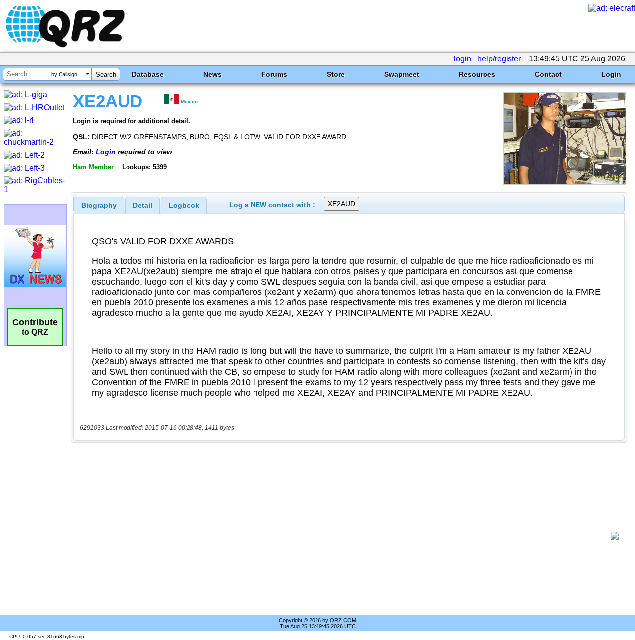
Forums (274, 74)
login (462, 59)
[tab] (99, 205)
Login (611, 74)
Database (148, 74)
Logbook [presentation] (184, 205)
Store (336, 74)
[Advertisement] (344, 535)
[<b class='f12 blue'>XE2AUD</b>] (564, 182)
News (212, 74)
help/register (499, 59)
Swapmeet (401, 74)
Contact (548, 74)
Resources (477, 74)
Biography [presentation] (99, 205)
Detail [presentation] (142, 205)
